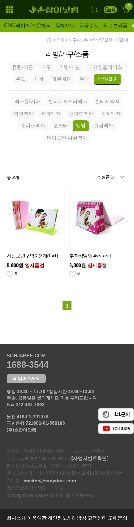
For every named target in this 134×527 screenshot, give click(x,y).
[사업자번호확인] (89, 458)
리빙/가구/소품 (72, 40)
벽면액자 (23, 113)
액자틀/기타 (27, 101)
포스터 (60, 125)
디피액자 (111, 113)
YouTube (121, 428)
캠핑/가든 (22, 67)
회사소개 (16, 518)
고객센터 (97, 518)
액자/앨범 (103, 40)
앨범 (123, 40)
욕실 (21, 79)
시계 (39, 79)
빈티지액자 (107, 101)
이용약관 (37, 518)
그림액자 (103, 125)
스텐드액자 (81, 113)
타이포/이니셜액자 (67, 138)
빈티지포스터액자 (67, 101)
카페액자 (51, 113)
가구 (46, 67)
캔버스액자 (33, 125)
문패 (84, 79)
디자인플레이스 (105, 67)
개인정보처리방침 (67, 518)
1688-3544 (27, 365)
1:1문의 (122, 414)
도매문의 (117, 518)
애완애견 (61, 79)
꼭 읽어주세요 (26, 378)
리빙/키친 (69, 67)
